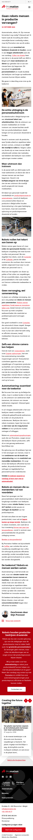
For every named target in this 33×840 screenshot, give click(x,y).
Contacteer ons (16, 689)
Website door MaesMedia (9, 837)
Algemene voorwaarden (22, 835)
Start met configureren (13, 830)
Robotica (5, 793)
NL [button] (29, 2)
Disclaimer (6, 821)
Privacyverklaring (8, 818)
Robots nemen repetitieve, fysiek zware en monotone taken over (16, 305)
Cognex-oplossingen (13, 353)
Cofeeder (9, 259)
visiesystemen (20, 351)
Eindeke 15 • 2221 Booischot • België (14, 806)
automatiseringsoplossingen (20, 435)
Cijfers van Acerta (18, 55)
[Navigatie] (29, 7)
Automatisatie (7, 789)
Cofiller (6, 546)
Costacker (27, 257)
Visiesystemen (7, 798)
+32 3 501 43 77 (6, 2)
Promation (9, 675)
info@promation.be (9, 809)
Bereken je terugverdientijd (12, 539)
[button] (26, 700)
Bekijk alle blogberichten (16, 760)
